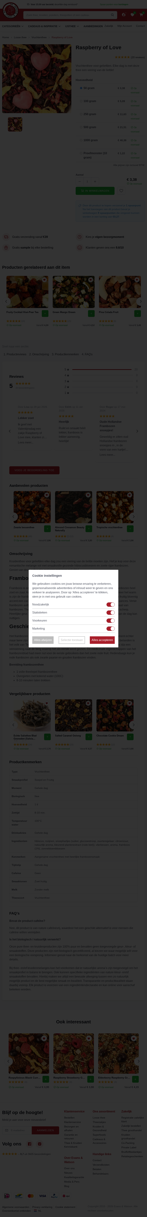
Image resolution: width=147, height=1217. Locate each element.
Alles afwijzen (43, 640)
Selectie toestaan (72, 640)
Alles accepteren (102, 640)
